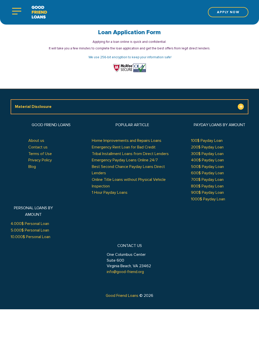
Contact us (38, 147)
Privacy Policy (40, 160)
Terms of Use (40, 153)
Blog (32, 166)
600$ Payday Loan (207, 173)
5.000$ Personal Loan (30, 230)
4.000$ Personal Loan (30, 223)
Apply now (228, 12)
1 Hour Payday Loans (109, 192)
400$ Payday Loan (207, 160)
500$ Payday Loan (207, 166)
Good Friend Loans (122, 295)
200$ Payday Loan (207, 147)
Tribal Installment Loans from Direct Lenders (130, 153)
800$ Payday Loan (207, 186)
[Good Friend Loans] (39, 12)
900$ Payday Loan (207, 192)
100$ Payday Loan (207, 140)
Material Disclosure (33, 106)
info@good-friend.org (125, 271)
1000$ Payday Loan (208, 199)
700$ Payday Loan (207, 179)
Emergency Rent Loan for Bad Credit (124, 147)
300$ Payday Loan (207, 153)
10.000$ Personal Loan (30, 236)
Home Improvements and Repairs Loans (126, 140)
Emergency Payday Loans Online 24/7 (125, 160)
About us (36, 140)
